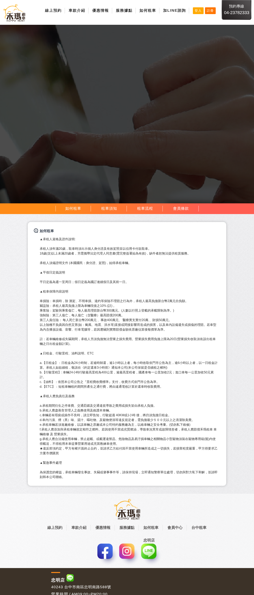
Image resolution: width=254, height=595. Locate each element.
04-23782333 (236, 12)
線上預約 (53, 10)
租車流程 (145, 208)
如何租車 (148, 10)
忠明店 (58, 580)
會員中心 (175, 527)
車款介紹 (77, 10)
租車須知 (109, 208)
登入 (198, 10)
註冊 (210, 10)
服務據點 (124, 10)
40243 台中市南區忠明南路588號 (81, 587)
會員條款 (181, 208)
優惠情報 (100, 10)
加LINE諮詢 (174, 10)
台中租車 (199, 527)
